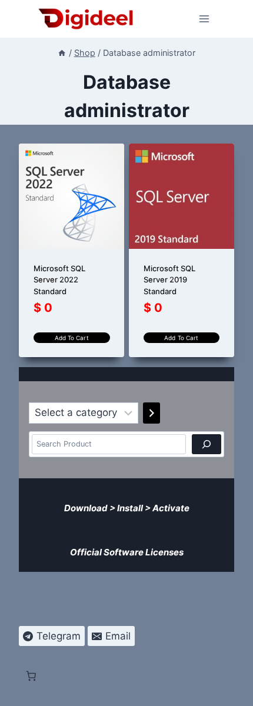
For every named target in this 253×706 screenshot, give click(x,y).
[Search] (206, 444)
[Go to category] (151, 413)
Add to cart (72, 337)
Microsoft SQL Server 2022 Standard (59, 280)
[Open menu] (204, 18)
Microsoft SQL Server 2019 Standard (169, 280)
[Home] (62, 53)
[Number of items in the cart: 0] (31, 527)
